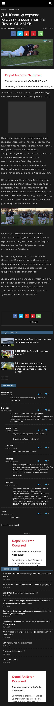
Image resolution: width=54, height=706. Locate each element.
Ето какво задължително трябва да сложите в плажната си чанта (27, 575)
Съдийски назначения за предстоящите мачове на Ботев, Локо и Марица (27, 622)
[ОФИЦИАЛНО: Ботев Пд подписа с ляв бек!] (7, 354)
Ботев (4, 357)
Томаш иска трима (10, 660)
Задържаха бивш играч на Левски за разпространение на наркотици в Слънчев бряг (27, 612)
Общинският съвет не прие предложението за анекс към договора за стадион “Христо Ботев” (26, 602)
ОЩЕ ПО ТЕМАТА (10, 333)
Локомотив (6, 345)
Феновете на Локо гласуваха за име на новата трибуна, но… (27, 585)
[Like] (39, 394)
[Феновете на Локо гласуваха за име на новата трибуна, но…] (7, 342)
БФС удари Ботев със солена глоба (17, 643)
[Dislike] (46, 394)
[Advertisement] (27, 117)
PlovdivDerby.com (10, 28)
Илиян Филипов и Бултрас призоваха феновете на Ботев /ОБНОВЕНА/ (27, 633)
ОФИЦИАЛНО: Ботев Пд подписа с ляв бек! (20, 593)
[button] (50, 3)
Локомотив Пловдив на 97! (14, 651)
